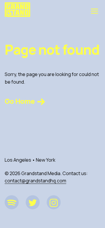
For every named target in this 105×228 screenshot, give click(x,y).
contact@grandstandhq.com (35, 180)
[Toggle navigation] (95, 11)
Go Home (20, 101)
